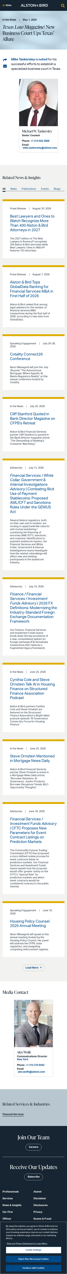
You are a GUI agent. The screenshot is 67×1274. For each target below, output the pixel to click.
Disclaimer (40, 1198)
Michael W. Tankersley (37, 131)
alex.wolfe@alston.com (31, 1072)
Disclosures (41, 1205)
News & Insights (12, 1205)
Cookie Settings (33, 1250)
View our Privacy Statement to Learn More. (27, 1244)
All (3, 189)
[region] (33, 1248)
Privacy (38, 1212)
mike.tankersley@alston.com (40, 148)
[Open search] (63, 5)
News (13, 189)
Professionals (10, 1191)
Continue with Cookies (33, 1268)
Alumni (37, 1191)
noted (42, 59)
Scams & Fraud (42, 1219)
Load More (32, 967)
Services (7, 1198)
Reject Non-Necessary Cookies (33, 1259)
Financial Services (13, 1114)
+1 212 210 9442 (35, 1065)
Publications (29, 189)
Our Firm (7, 1212)
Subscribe (34, 1177)
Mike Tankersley (23, 59)
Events (45, 189)
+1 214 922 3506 (40, 141)
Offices (6, 1219)
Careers (33, 1147)
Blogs (57, 189)
